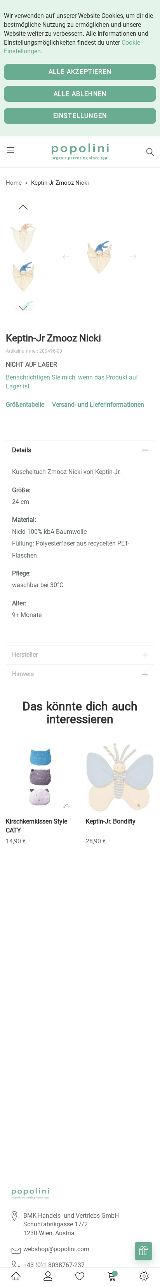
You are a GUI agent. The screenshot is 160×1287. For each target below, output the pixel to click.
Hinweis (23, 674)
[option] (23, 276)
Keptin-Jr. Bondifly (111, 821)
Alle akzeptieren (80, 71)
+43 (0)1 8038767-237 (54, 1265)
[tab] (80, 450)
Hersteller (25, 654)
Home (14, 182)
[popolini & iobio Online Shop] (80, 151)
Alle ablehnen (80, 94)
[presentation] (66, 257)
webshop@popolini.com (56, 1249)
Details (21, 450)
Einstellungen (80, 115)
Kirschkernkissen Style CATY (36, 826)
